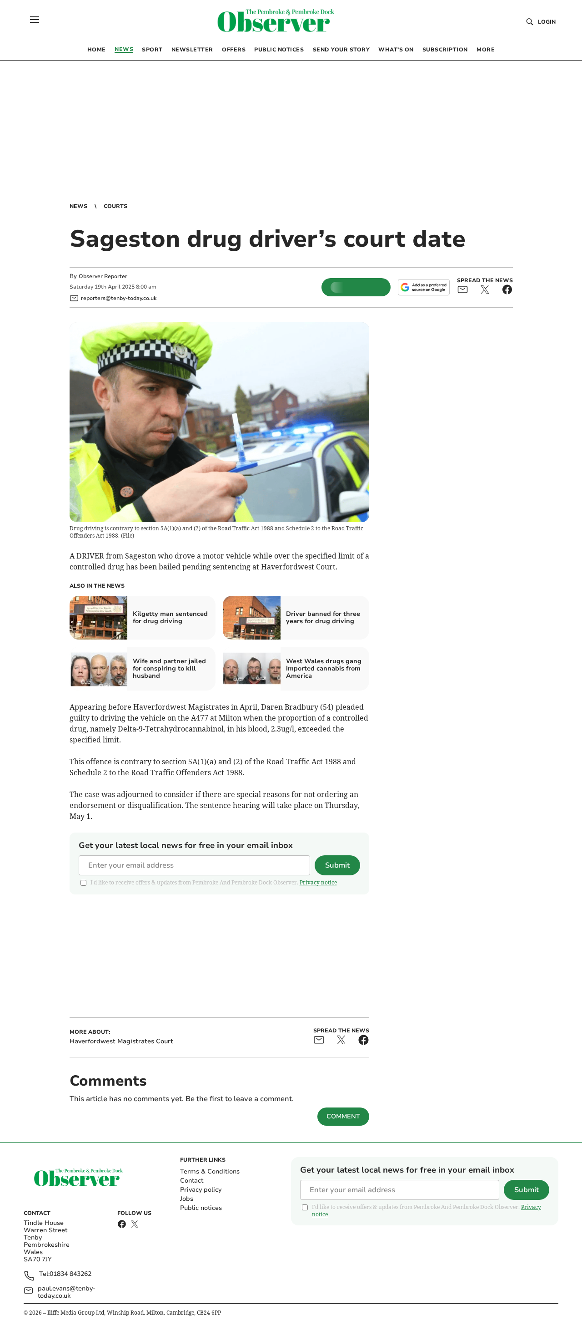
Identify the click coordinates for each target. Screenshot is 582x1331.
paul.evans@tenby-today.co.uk (66, 1292)
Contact (191, 1180)
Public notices (201, 1208)
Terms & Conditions (210, 1171)
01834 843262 (70, 1274)
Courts (115, 206)
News (78, 206)
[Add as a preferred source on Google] (424, 287)
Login (547, 22)
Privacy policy (200, 1189)
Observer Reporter (103, 276)
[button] (34, 19)
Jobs (186, 1198)
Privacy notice (318, 882)
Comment (343, 1116)
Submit (337, 865)
